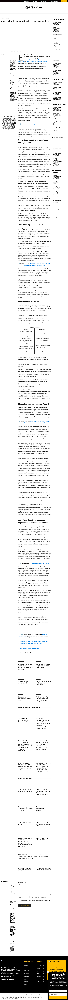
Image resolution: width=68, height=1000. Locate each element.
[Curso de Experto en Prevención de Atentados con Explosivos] (64, 142)
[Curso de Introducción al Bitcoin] (64, 182)
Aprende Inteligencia (58, 19)
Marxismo (46, 856)
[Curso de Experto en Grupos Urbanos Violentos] (64, 122)
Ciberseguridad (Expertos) (56, 201)
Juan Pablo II (41, 856)
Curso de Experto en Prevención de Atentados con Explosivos (57, 142)
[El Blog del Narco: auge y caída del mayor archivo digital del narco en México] (25, 658)
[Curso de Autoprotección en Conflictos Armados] (64, 148)
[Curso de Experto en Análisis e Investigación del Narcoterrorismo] (43, 817)
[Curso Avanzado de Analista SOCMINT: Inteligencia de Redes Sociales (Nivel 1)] (64, 42)
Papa (20, 858)
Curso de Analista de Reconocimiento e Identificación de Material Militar (57, 52)
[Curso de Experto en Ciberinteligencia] (64, 219)
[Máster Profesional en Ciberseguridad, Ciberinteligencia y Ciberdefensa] (64, 207)
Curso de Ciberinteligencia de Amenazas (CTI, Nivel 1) (57, 177)
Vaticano (33, 858)
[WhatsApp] (35, 862)
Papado (23, 858)
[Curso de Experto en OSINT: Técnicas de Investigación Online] (64, 71)
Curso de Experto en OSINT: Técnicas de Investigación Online (57, 72)
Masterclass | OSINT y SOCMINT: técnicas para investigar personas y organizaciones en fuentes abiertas (13, 85)
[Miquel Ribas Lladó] (3, 51)
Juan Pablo (35, 856)
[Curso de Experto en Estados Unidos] (43, 832)
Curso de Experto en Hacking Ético (57, 214)
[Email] (44, 862)
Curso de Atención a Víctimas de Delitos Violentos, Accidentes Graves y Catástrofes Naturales (57, 162)
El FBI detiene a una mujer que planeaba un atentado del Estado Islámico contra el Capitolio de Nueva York (12, 945)
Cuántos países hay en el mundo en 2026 (25, 682)
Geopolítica (38, 679)
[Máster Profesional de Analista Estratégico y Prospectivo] (64, 28)
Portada (2, 18)
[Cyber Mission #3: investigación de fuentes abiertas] (5, 74)
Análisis (23, 854)
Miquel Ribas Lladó (9, 51)
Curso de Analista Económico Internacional (57, 83)
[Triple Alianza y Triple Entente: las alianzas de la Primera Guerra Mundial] (43, 691)
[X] (32, 862)
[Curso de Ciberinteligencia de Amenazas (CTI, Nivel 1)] (64, 176)
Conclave (7, 18)
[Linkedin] (6, 1)
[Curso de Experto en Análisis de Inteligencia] (64, 23)
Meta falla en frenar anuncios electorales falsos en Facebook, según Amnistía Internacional (13, 905)
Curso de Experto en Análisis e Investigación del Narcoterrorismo (43, 824)
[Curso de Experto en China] (25, 817)
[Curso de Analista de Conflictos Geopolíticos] (25, 784)
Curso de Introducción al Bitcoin (56, 182)
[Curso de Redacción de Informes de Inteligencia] (64, 58)
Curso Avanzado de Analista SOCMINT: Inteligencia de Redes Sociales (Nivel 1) (57, 44)
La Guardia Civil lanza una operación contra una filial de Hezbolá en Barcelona (44, 869)
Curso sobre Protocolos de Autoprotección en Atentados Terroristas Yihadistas (57, 116)
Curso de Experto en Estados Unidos (42, 839)
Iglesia (25, 856)
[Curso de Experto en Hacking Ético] (64, 214)
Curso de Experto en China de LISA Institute (36, 61)
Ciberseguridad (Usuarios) (56, 171)
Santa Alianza (28, 858)
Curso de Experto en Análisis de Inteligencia (57, 23)
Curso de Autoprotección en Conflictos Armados (57, 149)
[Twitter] (4, 1)
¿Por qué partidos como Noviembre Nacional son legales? (43, 683)
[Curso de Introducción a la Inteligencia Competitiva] (43, 801)
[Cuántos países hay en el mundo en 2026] (25, 676)
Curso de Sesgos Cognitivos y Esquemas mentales (25, 808)
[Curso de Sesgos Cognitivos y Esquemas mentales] (25, 801)
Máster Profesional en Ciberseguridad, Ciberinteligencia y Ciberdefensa (57, 208)
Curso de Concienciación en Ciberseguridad (57, 187)
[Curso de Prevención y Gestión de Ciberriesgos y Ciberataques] (64, 193)
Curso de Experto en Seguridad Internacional (57, 93)
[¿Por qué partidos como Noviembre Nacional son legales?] (43, 676)
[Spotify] (15, 1)
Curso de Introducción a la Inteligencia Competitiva (43, 808)
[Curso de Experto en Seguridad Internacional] (64, 93)
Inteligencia (21, 694)
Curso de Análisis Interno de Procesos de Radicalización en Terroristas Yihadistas (43, 792)
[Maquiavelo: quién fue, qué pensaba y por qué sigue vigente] (43, 658)
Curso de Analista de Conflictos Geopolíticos (25, 790)
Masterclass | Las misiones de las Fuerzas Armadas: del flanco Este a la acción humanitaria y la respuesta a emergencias (13, 64)
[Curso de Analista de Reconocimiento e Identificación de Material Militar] (64, 51)
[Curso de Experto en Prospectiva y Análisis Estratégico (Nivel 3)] (64, 64)
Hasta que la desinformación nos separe (24, 698)
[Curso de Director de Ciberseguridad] (64, 224)
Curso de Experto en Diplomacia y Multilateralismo (57, 98)
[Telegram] (50, 862)
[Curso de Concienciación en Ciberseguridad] (64, 187)
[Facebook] (2, 1)
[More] (54, 862)
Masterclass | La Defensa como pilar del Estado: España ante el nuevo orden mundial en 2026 (25, 766)
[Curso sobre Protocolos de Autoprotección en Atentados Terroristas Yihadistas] (64, 114)
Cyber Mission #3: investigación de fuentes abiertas (13, 75)
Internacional (21, 661)
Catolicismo (28, 854)
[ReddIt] (41, 862)
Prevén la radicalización (59, 104)
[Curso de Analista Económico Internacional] (64, 83)
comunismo (33, 854)
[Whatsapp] (16, 1)
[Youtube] (7, 1)
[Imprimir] (47, 862)
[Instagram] (9, 1)
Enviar (58, 997)
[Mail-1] (18, 1)
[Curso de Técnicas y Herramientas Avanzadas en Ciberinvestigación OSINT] (64, 35)
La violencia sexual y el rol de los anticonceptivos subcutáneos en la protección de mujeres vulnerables (25, 842)
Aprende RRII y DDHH (58, 79)
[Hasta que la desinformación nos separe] (25, 691)
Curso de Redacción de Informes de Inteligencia (56, 59)
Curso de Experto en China (57, 88)
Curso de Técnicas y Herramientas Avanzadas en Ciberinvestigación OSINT (57, 36)
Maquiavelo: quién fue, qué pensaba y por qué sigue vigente (43, 665)
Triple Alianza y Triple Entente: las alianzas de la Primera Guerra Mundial (43, 699)
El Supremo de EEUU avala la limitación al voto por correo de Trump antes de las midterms (12, 918)
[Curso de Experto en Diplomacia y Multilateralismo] (64, 98)
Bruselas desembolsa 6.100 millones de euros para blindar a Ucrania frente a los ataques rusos (13, 931)
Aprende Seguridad (57, 137)
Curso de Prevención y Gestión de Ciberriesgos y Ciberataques (56, 194)
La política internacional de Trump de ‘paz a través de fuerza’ (24, 869)
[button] (65, 7)
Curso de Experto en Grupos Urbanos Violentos (57, 123)
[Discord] (13, 1)
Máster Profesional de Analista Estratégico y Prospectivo (56, 29)
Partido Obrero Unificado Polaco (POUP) (33, 173)
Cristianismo (43, 854)
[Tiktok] (11, 1)
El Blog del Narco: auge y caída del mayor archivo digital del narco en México (25, 666)
